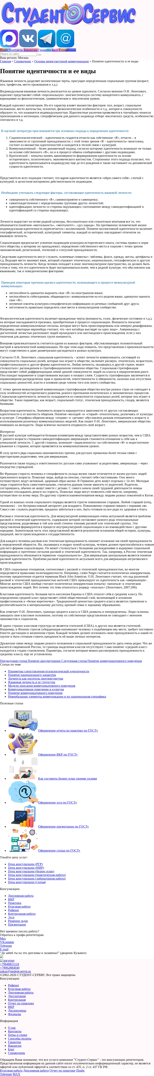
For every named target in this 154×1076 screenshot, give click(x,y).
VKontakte (7, 942)
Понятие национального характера (32, 675)
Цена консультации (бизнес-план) (31, 871)
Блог (11, 1049)
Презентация (17, 924)
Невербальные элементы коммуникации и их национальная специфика (57, 696)
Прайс (80, 1070)
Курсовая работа (19, 906)
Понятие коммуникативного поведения (35, 693)
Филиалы (14, 1014)
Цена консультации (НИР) (26, 867)
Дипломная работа (20, 895)
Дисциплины (17, 1010)
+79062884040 (9, 967)
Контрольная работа (21, 913)
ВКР (11, 899)
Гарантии (14, 1042)
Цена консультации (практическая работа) (37, 875)
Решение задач (18, 921)
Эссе (11, 917)
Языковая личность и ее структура (31, 682)
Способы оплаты (19, 1038)
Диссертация (17, 996)
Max (3, 938)
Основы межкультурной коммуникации (61, 61)
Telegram (6, 945)
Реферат (13, 910)
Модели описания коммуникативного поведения (41, 685)
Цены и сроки (17, 1035)
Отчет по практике (21, 1003)
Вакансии (14, 1045)
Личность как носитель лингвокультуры (35, 678)
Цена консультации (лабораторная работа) (37, 878)
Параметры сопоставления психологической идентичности (48, 671)
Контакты (14, 1031)
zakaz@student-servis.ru (15, 971)
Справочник (22, 61)
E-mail (4, 949)
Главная (5, 61)
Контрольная (17, 999)
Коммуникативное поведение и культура (36, 689)
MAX (16, 1074)
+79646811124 (9, 964)
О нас (12, 1027)
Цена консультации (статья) (27, 882)
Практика (14, 903)
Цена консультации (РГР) (25, 864)
